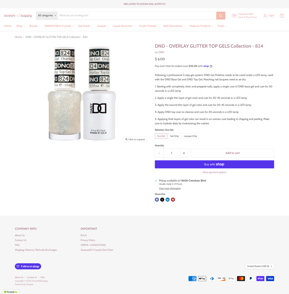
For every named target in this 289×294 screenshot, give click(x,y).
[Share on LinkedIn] (168, 200)
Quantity (159, 145)
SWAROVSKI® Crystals (58, 26)
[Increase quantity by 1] (184, 153)
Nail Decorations (173, 26)
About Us (20, 235)
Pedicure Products (200, 26)
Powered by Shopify (24, 284)
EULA (84, 235)
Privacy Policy (88, 240)
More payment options (214, 172)
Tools (221, 26)
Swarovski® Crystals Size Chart (97, 249)
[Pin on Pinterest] (173, 200)
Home (7, 26)
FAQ (17, 245)
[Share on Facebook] (157, 200)
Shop (19, 26)
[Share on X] (162, 200)
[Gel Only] (175, 139)
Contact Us (20, 240)
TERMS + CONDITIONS (93, 245)
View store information (170, 188)
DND (161, 52)
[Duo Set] (161, 139)
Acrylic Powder (148, 26)
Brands (33, 26)
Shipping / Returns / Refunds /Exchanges (36, 249)
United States (258, 266)
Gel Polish (84, 26)
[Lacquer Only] (191, 139)
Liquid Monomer (123, 26)
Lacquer (102, 26)
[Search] (220, 15)
